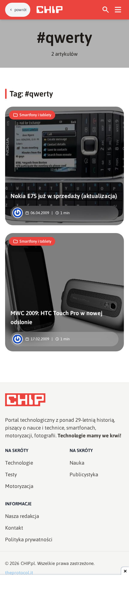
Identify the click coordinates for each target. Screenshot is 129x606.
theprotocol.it (19, 572)
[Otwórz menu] (118, 10)
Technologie (19, 463)
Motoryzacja (19, 486)
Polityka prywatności (28, 539)
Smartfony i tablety (35, 115)
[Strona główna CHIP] (49, 9)
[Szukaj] (105, 9)
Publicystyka (84, 474)
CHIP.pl (28, 563)
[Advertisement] (64, 591)
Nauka (77, 463)
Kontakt (14, 528)
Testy (11, 474)
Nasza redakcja (22, 516)
